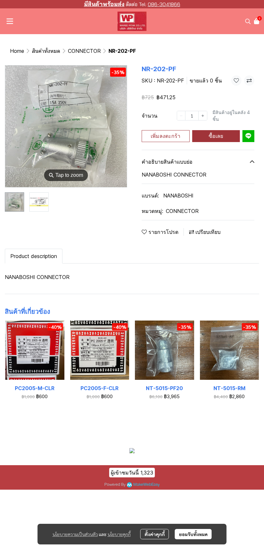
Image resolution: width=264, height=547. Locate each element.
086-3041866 (164, 4)
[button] (247, 21)
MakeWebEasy (146, 484)
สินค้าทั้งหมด (46, 51)
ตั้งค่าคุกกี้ (155, 534)
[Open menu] (9, 21)
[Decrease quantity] (181, 115)
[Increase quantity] (203, 115)
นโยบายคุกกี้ (119, 534)
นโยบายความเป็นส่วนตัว (75, 534)
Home (17, 51)
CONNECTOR (84, 51)
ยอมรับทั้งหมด (193, 534)
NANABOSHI (178, 195)
